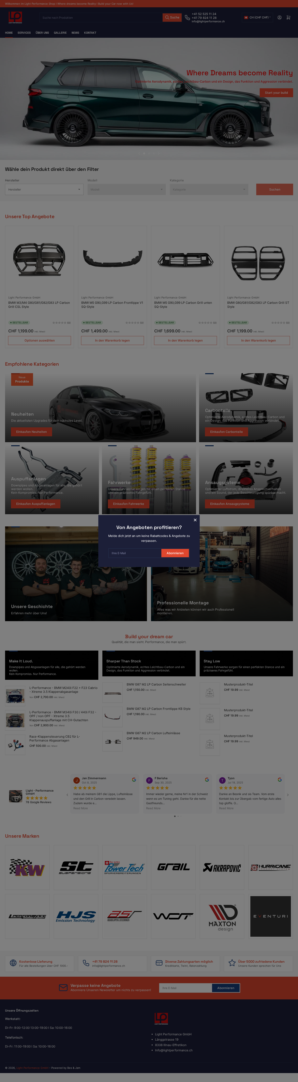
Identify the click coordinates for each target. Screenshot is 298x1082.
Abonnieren (175, 553)
